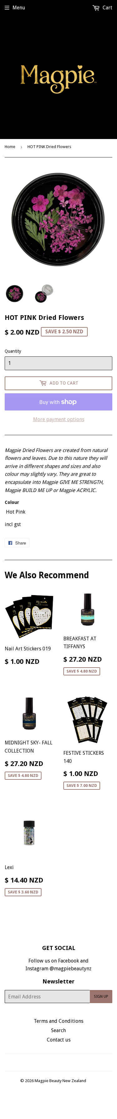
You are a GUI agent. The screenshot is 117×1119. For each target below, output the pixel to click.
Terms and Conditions (58, 1021)
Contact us (59, 1040)
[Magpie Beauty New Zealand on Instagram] (62, 1063)
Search (58, 1030)
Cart (106, 8)
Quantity (13, 351)
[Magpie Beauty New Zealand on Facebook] (51, 1063)
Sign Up (101, 996)
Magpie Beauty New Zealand (60, 1080)
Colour (12, 502)
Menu (18, 8)
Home (10, 146)
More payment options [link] (58, 419)
